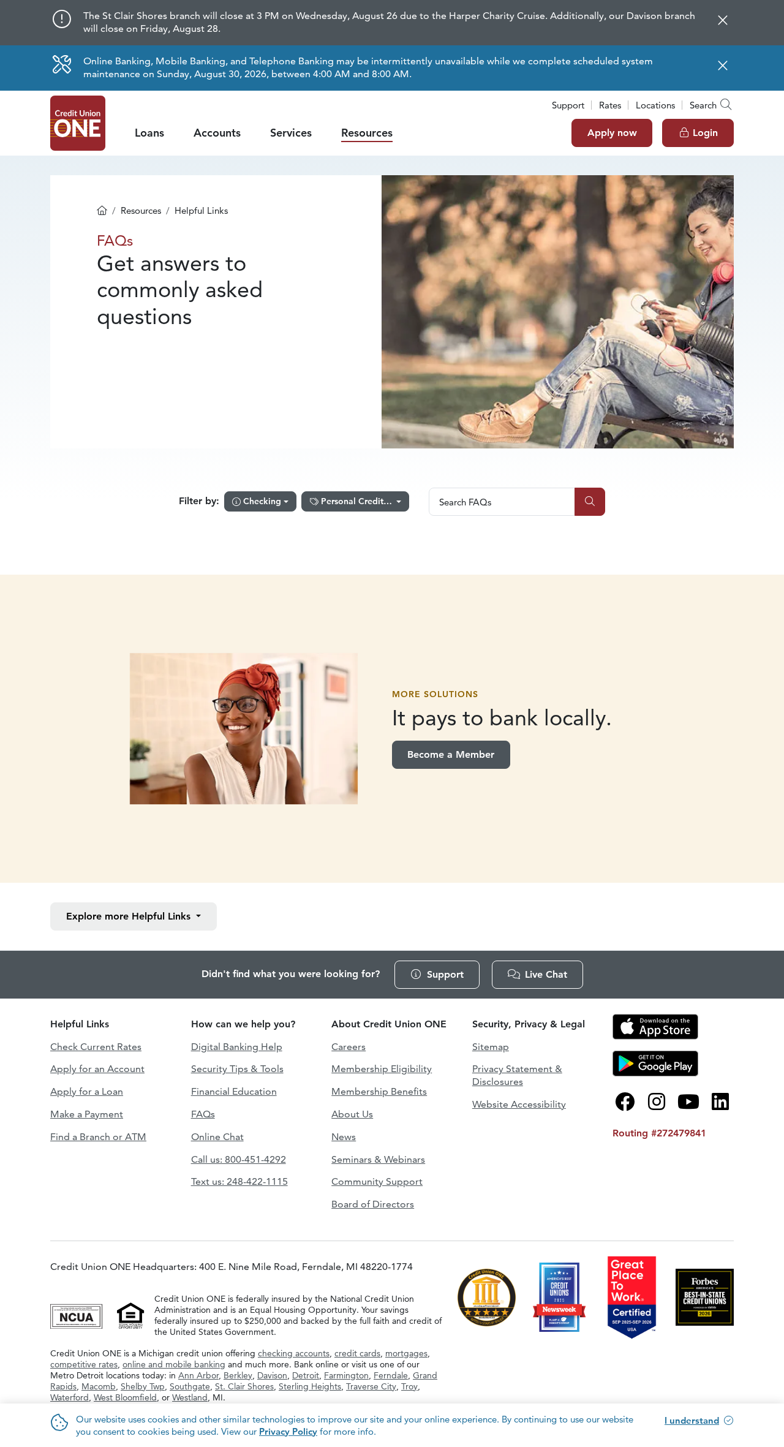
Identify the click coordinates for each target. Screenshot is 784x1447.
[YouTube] (688, 1102)
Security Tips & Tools (237, 1069)
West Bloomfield (125, 1397)
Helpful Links (130, 916)
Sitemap (490, 1046)
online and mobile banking (174, 1364)
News (343, 1137)
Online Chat (217, 1137)
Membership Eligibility (381, 1069)
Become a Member (450, 754)
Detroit (305, 1375)
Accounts (217, 133)
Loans (149, 133)
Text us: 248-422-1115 (239, 1181)
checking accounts (294, 1353)
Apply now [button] (612, 132)
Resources (367, 133)
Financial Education (234, 1091)
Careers (348, 1046)
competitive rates (84, 1364)
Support (568, 105)
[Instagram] (656, 1102)
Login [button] (705, 132)
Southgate (190, 1386)
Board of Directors (372, 1204)
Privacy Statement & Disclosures (517, 1075)
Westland (190, 1397)
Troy (409, 1386)
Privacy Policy (288, 1431)
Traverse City (371, 1386)
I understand (692, 1420)
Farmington (346, 1375)
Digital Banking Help (236, 1046)
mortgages (406, 1353)
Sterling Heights (310, 1386)
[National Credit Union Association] (77, 1314)
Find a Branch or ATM (98, 1137)
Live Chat (546, 974)
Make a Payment (86, 1114)
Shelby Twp (143, 1386)
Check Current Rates (95, 1046)
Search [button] (703, 105)
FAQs (203, 1114)
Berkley (238, 1375)
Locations (655, 105)
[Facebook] (624, 1102)
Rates (610, 105)
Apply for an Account (97, 1069)
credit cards (357, 1353)
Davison (272, 1375)
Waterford (69, 1397)
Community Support (377, 1181)
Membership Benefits (379, 1091)
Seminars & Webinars (378, 1159)
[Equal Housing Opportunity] (131, 1314)
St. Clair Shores (244, 1386)
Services (291, 133)
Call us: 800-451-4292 (238, 1159)
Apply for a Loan (86, 1091)
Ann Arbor (198, 1375)
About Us (352, 1114)
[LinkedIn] (720, 1102)
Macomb (98, 1386)
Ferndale (391, 1375)
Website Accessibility (519, 1104)
